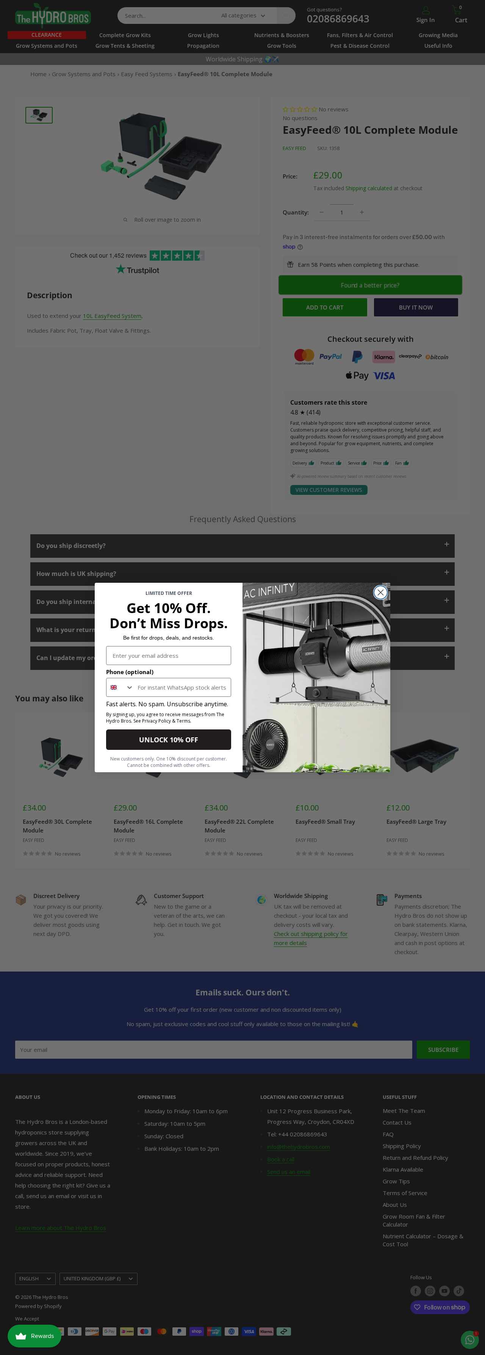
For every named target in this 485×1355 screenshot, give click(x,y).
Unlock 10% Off (168, 739)
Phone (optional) (129, 672)
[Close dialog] (380, 592)
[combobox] (120, 687)
